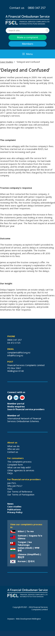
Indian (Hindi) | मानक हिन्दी (28, 549)
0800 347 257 (36, 8)
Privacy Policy (14, 512)
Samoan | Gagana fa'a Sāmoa (30, 537)
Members (27, 43)
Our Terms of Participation (20, 494)
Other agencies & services (20, 470)
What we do (13, 446)
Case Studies (6, 61)
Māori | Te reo (26, 531)
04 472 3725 (13, 342)
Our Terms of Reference (19, 491)
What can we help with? (19, 467)
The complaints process (19, 461)
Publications (14, 509)
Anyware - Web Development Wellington (24, 619)
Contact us (17, 8)
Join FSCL (11, 483)
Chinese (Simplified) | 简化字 (29, 556)
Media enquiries (16, 406)
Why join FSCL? (14, 485)
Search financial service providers (25, 409)
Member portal (15, 403)
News (10, 503)
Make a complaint (27, 37)
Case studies (14, 506)
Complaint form (15, 464)
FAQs (10, 473)
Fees (9, 488)
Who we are (13, 448)
